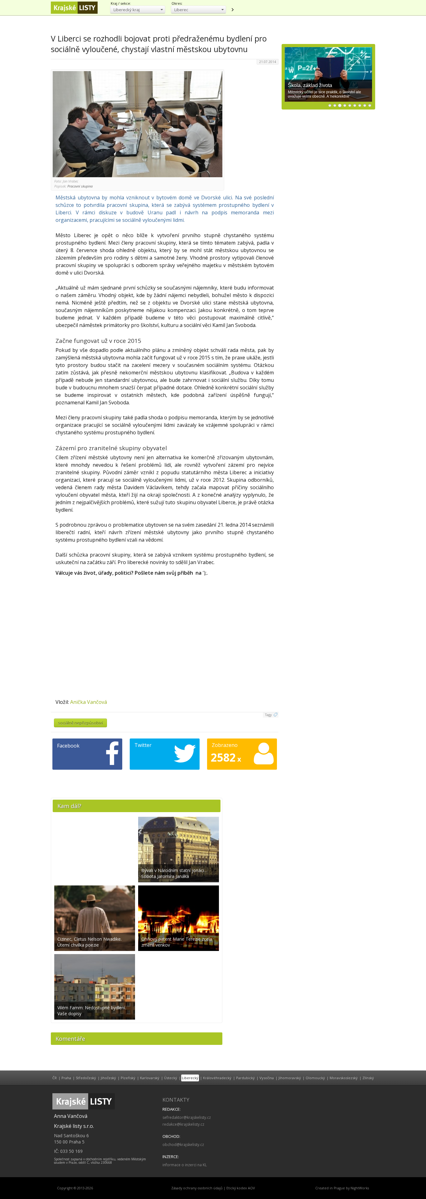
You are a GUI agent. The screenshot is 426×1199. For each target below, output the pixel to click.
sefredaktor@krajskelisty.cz (186, 1117)
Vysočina (266, 1077)
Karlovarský (149, 1077)
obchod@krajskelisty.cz (183, 1144)
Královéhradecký (217, 1077)
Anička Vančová (88, 702)
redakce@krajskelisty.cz (183, 1124)
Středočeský (86, 1077)
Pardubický (245, 1077)
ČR (54, 1077)
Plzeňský (128, 1077)
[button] (137, 9)
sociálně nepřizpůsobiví (80, 723)
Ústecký (170, 1077)
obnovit (232, 9)
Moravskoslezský (344, 1077)
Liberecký (190, 1077)
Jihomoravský (289, 1077)
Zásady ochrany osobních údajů (197, 1188)
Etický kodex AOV (240, 1188)
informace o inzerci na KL (184, 1164)
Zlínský (368, 1077)
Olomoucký (315, 1077)
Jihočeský (108, 1077)
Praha (66, 1077)
